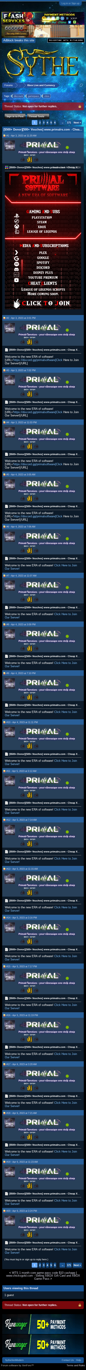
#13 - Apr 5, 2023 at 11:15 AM (22, 868)
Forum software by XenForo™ (17, 1365)
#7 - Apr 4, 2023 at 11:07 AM (21, 575)
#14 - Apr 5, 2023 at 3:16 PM (21, 917)
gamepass (33, 96)
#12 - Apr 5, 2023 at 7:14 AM (21, 819)
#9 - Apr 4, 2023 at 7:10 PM (21, 673)
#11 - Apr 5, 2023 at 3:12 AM (21, 771)
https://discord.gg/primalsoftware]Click (37, 360)
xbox (47, 96)
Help (78, 1360)
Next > (77, 122)
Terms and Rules (76, 1365)
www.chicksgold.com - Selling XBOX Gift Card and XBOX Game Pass (43, 1277)
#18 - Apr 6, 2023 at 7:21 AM (21, 1113)
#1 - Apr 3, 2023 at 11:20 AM (21, 135)
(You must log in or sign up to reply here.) (26, 1259)
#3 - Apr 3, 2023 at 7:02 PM (21, 370)
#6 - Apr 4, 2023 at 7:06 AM (20, 526)
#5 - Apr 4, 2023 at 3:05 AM (20, 474)
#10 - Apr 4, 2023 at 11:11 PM (22, 722)
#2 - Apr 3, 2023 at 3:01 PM (21, 318)
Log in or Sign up (70, 3)
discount (18, 96)
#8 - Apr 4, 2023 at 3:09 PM (21, 624)
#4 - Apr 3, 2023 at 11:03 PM (21, 422)
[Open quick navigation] (81, 85)
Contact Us (68, 1360)
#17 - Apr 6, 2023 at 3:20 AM (21, 1064)
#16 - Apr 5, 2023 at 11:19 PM (22, 1015)
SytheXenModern (14, 1360)
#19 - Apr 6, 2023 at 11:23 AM (22, 1161)
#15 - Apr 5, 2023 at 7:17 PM (21, 966)
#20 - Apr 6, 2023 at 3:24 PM (21, 1210)
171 (69, 122)
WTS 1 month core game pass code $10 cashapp (43, 1272)
